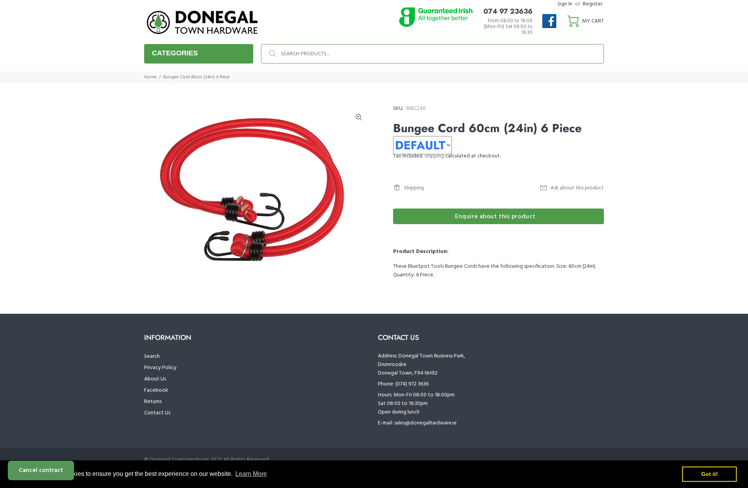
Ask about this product (577, 188)
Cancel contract (41, 470)
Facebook (156, 390)
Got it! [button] (709, 474)
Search (152, 356)
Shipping (434, 156)
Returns (153, 401)
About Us (155, 379)
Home (150, 77)
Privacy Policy (160, 367)
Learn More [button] (251, 473)
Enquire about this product (495, 217)
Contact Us (157, 412)
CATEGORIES (175, 53)
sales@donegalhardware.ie (425, 423)
